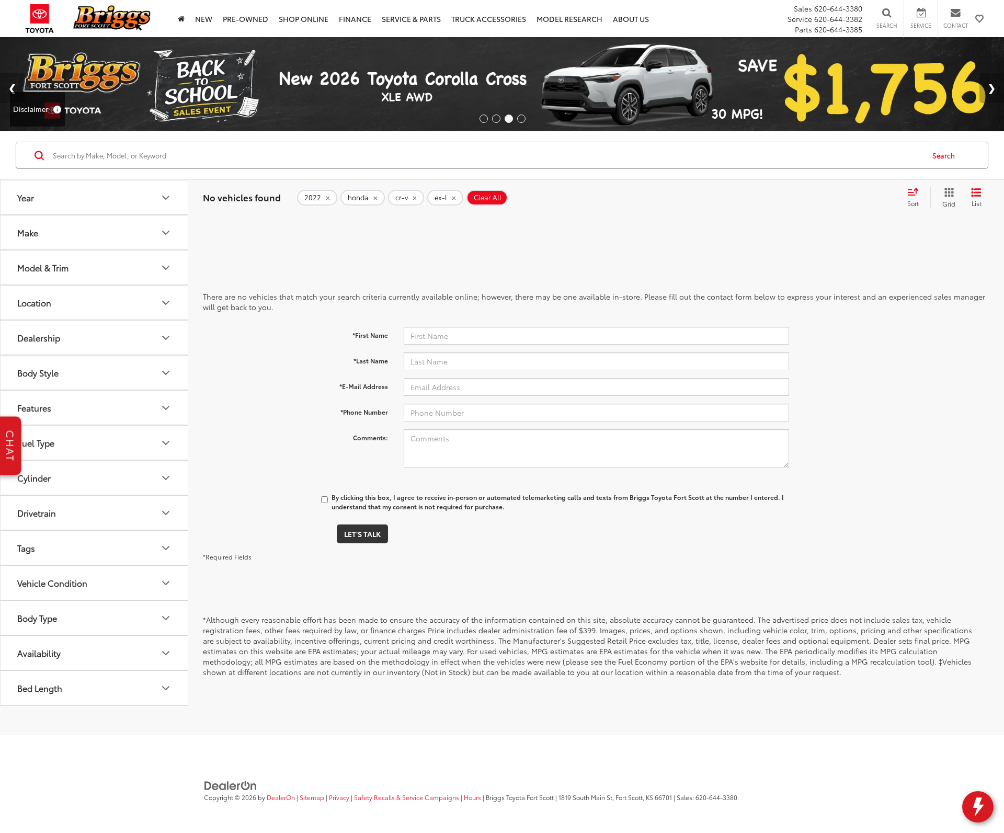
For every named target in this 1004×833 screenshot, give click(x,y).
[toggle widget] (978, 807)
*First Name (370, 334)
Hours (472, 797)
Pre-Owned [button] (245, 19)
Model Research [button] (569, 19)
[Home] (181, 18)
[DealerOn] (230, 784)
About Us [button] (631, 19)
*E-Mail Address (363, 386)
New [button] (203, 19)
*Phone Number (364, 411)
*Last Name (370, 360)
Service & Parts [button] (411, 19)
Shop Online (303, 19)
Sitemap (312, 797)
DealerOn (281, 797)
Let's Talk (362, 534)
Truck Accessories (488, 19)
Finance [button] (355, 19)
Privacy (339, 797)
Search (943, 155)
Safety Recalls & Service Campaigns (406, 797)
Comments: (370, 437)
